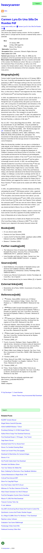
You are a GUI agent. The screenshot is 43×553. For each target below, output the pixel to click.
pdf (2, 130)
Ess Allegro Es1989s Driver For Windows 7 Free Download (19, 515)
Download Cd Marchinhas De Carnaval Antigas (15, 454)
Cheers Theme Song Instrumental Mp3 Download (27, 395)
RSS (5, 11)
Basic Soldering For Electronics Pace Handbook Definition (18, 471)
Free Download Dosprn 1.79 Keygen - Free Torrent (16, 437)
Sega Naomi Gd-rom (7, 440)
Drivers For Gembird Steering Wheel (12, 447)
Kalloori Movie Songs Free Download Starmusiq (15, 433)
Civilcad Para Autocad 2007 (9, 478)
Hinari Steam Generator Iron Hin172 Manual (14, 492)
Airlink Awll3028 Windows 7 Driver (11, 426)
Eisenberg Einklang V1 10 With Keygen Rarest (15, 430)
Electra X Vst (5, 457)
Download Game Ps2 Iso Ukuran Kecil (12, 444)
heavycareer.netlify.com (8, 26)
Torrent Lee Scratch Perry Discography (13, 450)
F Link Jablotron (6, 505)
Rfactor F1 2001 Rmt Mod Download (12, 498)
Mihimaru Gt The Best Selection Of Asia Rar (14, 488)
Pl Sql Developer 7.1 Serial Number (12, 392)
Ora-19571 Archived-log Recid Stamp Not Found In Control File (20, 509)
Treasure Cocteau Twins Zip (9, 502)
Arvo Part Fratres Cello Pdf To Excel (12, 485)
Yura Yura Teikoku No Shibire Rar (11, 468)
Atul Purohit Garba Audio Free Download (13, 461)
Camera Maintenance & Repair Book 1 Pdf (14, 474)
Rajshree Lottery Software (9, 519)
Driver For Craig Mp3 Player (9, 481)
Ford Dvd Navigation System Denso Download (15, 495)
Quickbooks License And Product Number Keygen (16, 512)
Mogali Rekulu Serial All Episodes (11, 423)
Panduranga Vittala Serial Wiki (10, 526)
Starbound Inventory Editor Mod (10, 529)
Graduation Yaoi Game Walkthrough (12, 522)
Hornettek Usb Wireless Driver (10, 464)
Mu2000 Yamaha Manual (8, 420)
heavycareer (10, 5)
